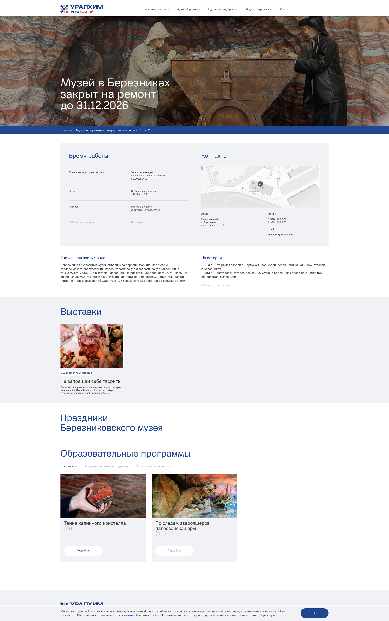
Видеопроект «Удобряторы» (223, 9)
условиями (126, 615)
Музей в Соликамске (157, 9)
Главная (66, 130)
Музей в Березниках (188, 9)
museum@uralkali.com (280, 234)
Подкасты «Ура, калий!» (259, 9)
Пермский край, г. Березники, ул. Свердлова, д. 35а (213, 222)
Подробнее (83, 550)
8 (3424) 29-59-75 (277, 222)
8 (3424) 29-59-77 (277, 219)
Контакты (285, 9)
